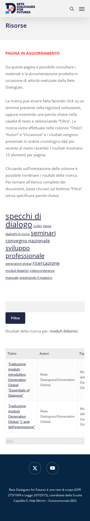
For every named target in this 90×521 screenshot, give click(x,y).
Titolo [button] (12, 353)
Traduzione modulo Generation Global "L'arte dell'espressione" (21, 416)
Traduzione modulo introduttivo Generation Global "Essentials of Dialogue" (19, 379)
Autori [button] (44, 353)
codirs (37, 226)
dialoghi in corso (18, 234)
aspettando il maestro (36, 277)
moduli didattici (17, 270)
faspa (47, 226)
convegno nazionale (28, 240)
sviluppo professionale (25, 251)
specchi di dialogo (23, 220)
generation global (19, 263)
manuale (12, 277)
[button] (81, 8)
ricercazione (46, 263)
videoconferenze (42, 270)
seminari (43, 232)
